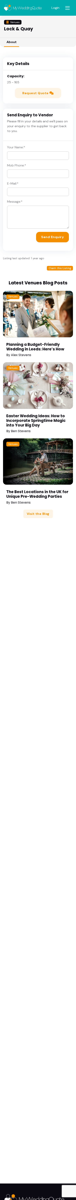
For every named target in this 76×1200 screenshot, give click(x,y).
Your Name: (16, 147)
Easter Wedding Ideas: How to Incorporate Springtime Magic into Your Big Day (36, 420)
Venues (13, 296)
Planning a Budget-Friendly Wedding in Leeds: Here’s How (35, 347)
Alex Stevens (21, 355)
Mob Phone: (16, 165)
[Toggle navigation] (67, 8)
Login (55, 8)
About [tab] (11, 42)
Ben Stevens (21, 431)
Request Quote (35, 93)
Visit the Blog (38, 514)
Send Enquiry (52, 237)
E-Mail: (12, 183)
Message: (14, 201)
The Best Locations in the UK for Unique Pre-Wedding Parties (37, 494)
